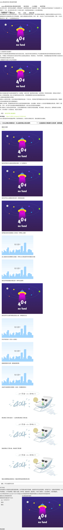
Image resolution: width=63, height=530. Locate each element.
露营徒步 (12, 13)
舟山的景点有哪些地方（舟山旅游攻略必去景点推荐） (17, 123)
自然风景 (42, 6)
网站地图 (2, 529)
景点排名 (26, 6)
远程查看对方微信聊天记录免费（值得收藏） (51, 123)
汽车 (19, 13)
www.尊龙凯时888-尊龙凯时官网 (8, 2)
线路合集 (31, 13)
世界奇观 (4, 13)
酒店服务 (13, 113)
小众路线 (34, 6)
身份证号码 (7, 113)
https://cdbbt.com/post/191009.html (16, 116)
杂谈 (24, 13)
